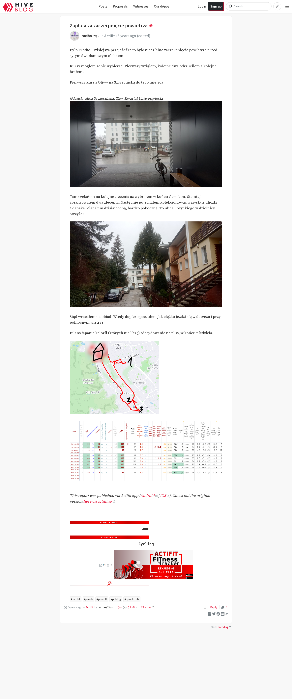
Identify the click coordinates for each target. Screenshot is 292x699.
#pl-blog (116, 599)
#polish (88, 599)
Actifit (109, 35)
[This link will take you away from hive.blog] (100, 565)
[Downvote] (125, 607)
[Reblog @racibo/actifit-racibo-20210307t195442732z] (205, 607)
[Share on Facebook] (209, 613)
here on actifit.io (97, 501)
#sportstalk (132, 599)
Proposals (120, 6)
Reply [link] (213, 607)
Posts (103, 6)
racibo (89, 35)
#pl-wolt (102, 599)
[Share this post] (226, 614)
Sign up (216, 6)
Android (147, 495)
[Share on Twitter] (214, 613)
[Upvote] (120, 607)
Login (202, 6)
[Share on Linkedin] (222, 613)
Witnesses (140, 6)
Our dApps (161, 6)
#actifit (75, 599)
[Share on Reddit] (218, 613)
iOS (163, 495)
